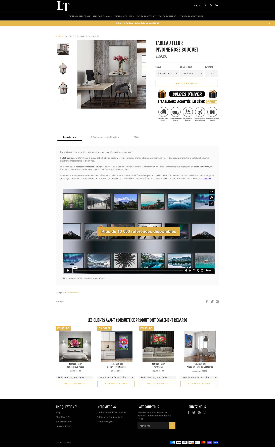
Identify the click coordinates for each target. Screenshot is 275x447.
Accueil (59, 36)
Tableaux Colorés (124, 16)
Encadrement (186, 67)
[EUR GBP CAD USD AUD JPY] (197, 6)
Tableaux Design (102, 16)
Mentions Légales (105, 421)
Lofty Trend (66, 442)
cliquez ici (206, 178)
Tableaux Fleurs (72, 292)
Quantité (209, 67)
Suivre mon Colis (64, 421)
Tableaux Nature (167, 16)
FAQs (58, 412)
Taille (158, 67)
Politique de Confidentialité (110, 417)
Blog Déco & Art (63, 417)
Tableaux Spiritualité (192, 16)
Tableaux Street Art (79, 16)
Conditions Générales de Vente (111, 412)
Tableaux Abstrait (146, 16)
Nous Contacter (63, 426)
